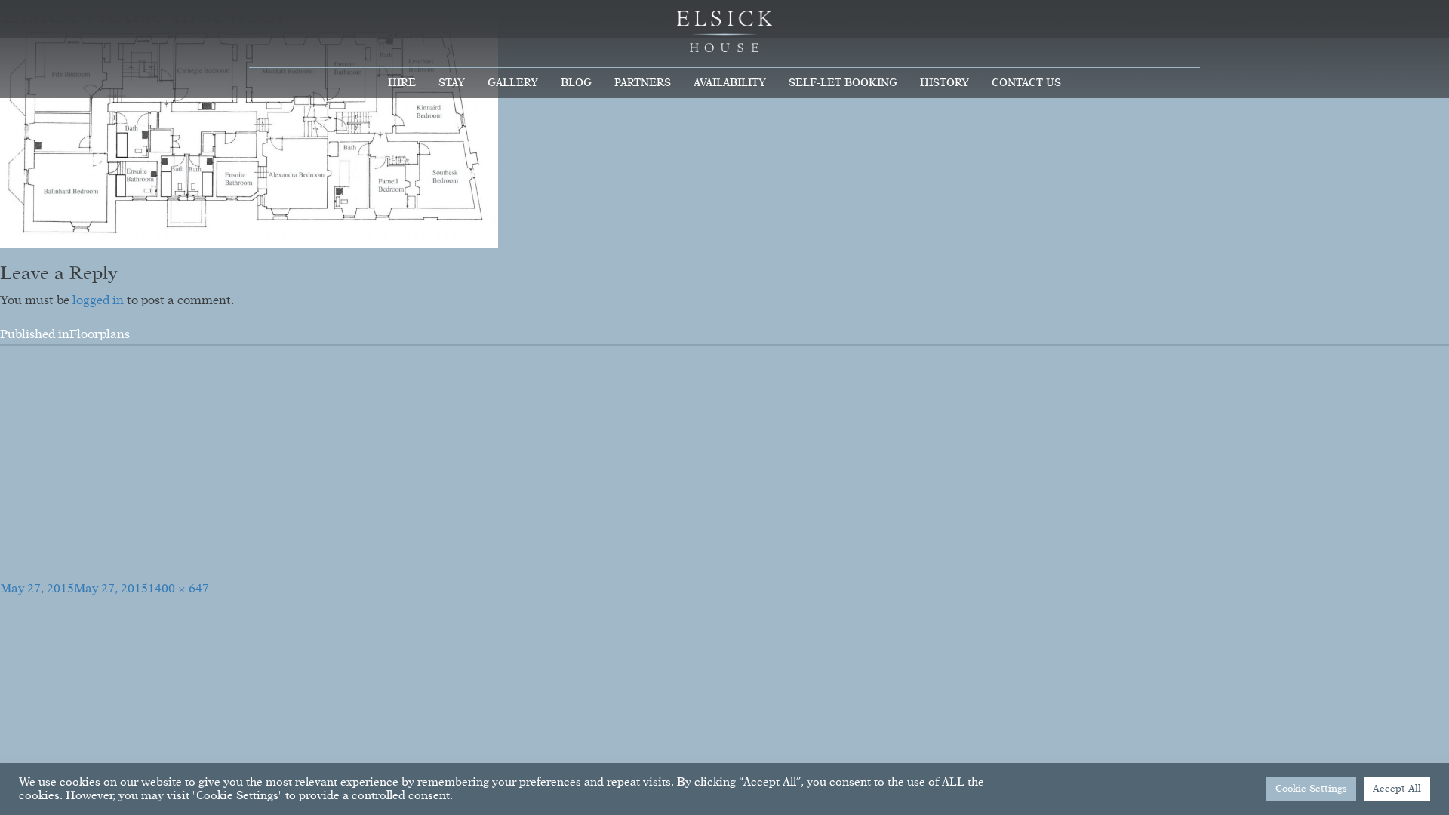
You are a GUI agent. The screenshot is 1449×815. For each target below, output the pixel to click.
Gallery (513, 83)
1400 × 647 (178, 589)
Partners (642, 83)
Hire (402, 83)
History (944, 83)
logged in (98, 301)
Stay (451, 83)
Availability (730, 83)
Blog (576, 83)
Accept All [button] (1397, 789)
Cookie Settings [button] (1311, 789)
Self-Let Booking (843, 83)
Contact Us (1026, 83)
